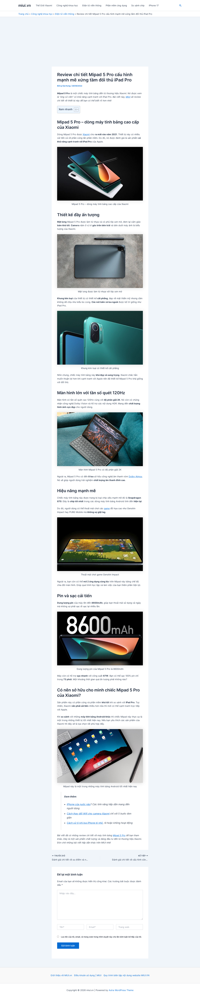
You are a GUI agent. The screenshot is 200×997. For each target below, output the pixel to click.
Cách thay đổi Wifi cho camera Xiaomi (88, 813)
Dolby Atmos (135, 476)
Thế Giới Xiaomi (44, 5)
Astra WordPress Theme (121, 990)
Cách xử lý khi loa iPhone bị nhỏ (85, 822)
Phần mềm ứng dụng (116, 5)
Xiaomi (86, 134)
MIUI (128, 96)
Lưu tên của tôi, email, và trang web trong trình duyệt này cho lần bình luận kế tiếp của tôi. (101, 937)
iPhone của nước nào (78, 804)
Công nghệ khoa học (67, 5)
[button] (180, 5)
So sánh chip (137, 5)
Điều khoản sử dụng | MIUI (87, 975)
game (107, 508)
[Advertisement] (100, 37)
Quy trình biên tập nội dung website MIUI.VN (126, 975)
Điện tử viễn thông (91, 5)
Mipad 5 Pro (119, 835)
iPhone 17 (154, 5)
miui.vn (24, 5)
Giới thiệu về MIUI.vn (61, 975)
